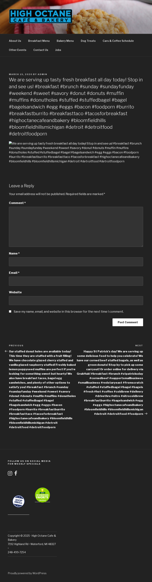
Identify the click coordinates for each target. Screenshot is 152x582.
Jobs (58, 49)
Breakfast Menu (39, 40)
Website (15, 292)
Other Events (17, 49)
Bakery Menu (65, 40)
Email (14, 273)
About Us (15, 40)
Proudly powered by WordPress (27, 573)
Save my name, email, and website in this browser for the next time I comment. (69, 311)
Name (14, 253)
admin (42, 74)
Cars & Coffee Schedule (118, 40)
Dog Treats (88, 40)
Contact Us (40, 49)
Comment (17, 203)
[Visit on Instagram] (10, 474)
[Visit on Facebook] (15, 474)
